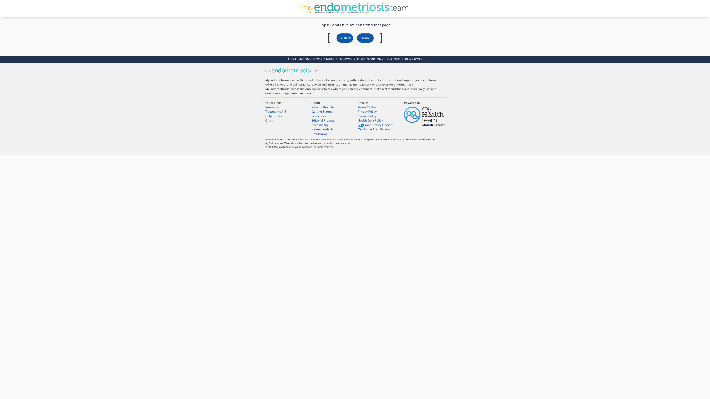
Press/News (319, 134)
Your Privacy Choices (378, 125)
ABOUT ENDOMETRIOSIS (305, 59)
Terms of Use (367, 107)
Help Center (273, 116)
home (365, 38)
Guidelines (319, 116)
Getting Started (322, 111)
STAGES (329, 59)
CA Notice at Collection (374, 129)
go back (345, 38)
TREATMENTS (394, 59)
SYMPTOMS (375, 59)
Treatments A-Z (275, 111)
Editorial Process (323, 120)
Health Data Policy (370, 120)
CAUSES (360, 59)
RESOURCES (413, 59)
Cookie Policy (367, 116)
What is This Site (323, 107)
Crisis (269, 120)
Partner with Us (322, 129)
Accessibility (320, 125)
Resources (272, 107)
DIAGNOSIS (344, 59)
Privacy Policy (367, 111)
